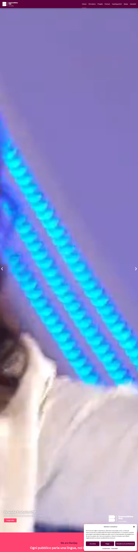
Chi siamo (92, 4)
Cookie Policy (106, 548)
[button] (134, 527)
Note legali (114, 548)
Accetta (93, 544)
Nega (107, 544)
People (100, 4)
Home (84, 4)
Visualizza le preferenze (125, 544)
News (126, 4)
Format (107, 4)
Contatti (133, 4)
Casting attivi (117, 4)
